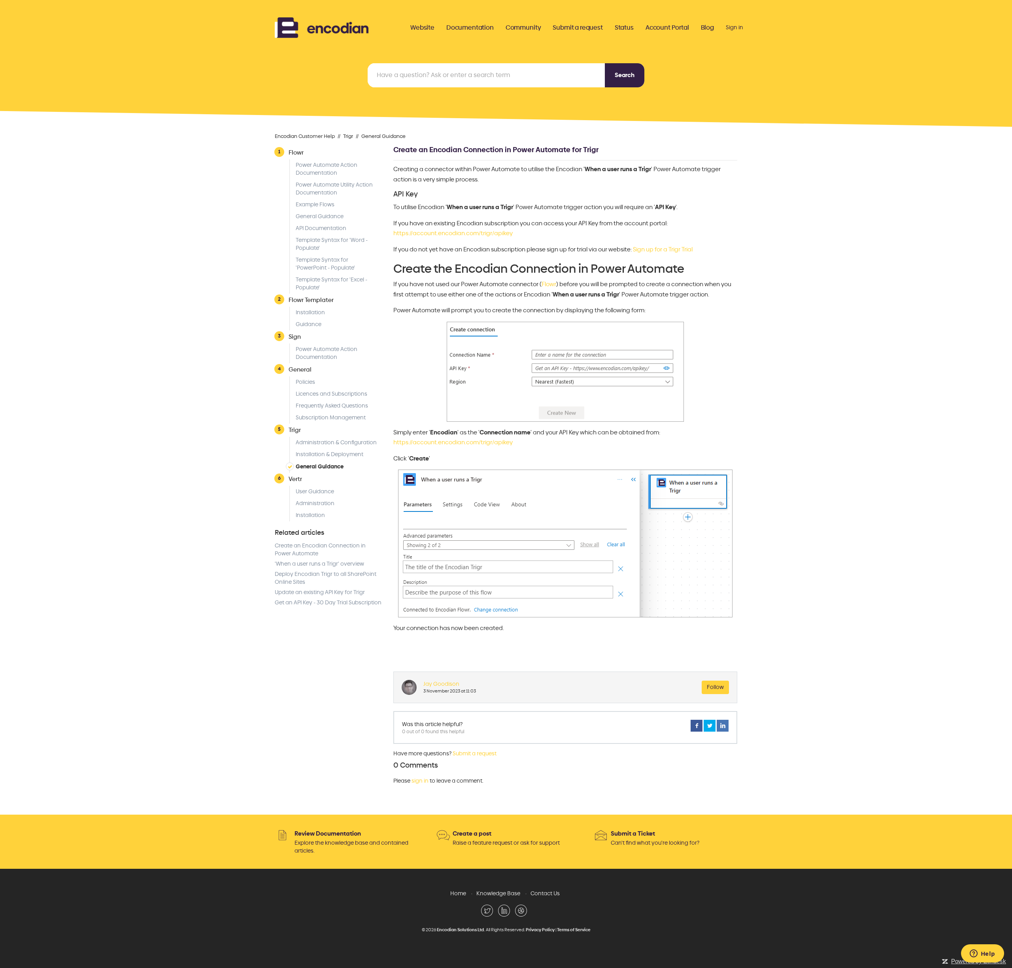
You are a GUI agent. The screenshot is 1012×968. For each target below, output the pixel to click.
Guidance (308, 324)
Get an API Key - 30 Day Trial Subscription (328, 602)
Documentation (470, 28)
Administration (315, 503)
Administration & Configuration (336, 442)
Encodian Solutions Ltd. (461, 930)
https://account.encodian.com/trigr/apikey (453, 233)
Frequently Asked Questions (332, 405)
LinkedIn (723, 726)
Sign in (734, 27)
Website (422, 28)
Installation (310, 312)
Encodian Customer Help (305, 136)
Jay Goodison (441, 684)
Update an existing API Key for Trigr (320, 592)
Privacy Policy (540, 930)
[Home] (321, 26)
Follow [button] (715, 687)
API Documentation (321, 228)
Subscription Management (331, 417)
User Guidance (315, 491)
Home (458, 893)
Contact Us (545, 893)
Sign (295, 336)
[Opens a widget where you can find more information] (982, 954)
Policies (305, 382)
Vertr (295, 479)
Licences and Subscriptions (331, 394)
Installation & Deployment (329, 454)
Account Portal (667, 28)
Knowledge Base (498, 893)
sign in (420, 780)
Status (624, 28)
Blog (707, 28)
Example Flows (315, 204)
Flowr (296, 152)
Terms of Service (574, 930)
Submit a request (577, 28)
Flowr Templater (311, 300)
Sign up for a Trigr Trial (663, 249)
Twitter (710, 726)
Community (523, 28)
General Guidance (383, 136)
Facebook (696, 726)
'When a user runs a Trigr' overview (319, 563)
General (300, 369)
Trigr (348, 136)
